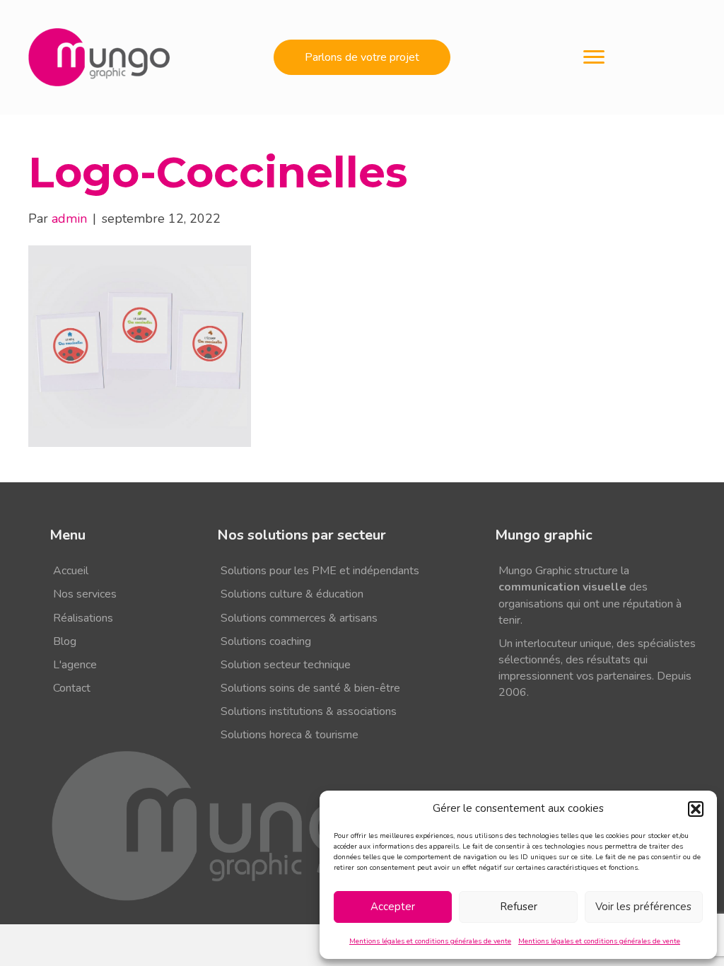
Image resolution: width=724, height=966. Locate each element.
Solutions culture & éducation (292, 594)
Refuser (518, 907)
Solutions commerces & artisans (299, 618)
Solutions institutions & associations (309, 711)
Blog (64, 641)
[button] (696, 809)
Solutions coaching (266, 641)
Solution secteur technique (286, 665)
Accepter (392, 907)
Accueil (70, 570)
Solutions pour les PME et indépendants (320, 570)
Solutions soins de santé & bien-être (310, 688)
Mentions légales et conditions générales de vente (430, 941)
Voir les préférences (643, 907)
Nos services (85, 594)
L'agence (75, 665)
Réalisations (83, 618)
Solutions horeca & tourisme (289, 735)
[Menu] (594, 57)
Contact (71, 688)
